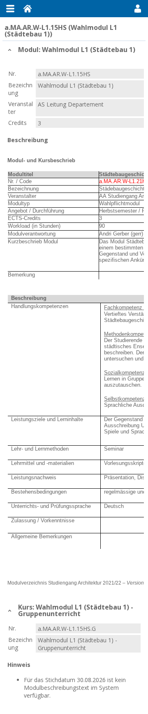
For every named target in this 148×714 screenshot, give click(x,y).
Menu (10, 9)
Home (27, 9)
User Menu (137, 9)
